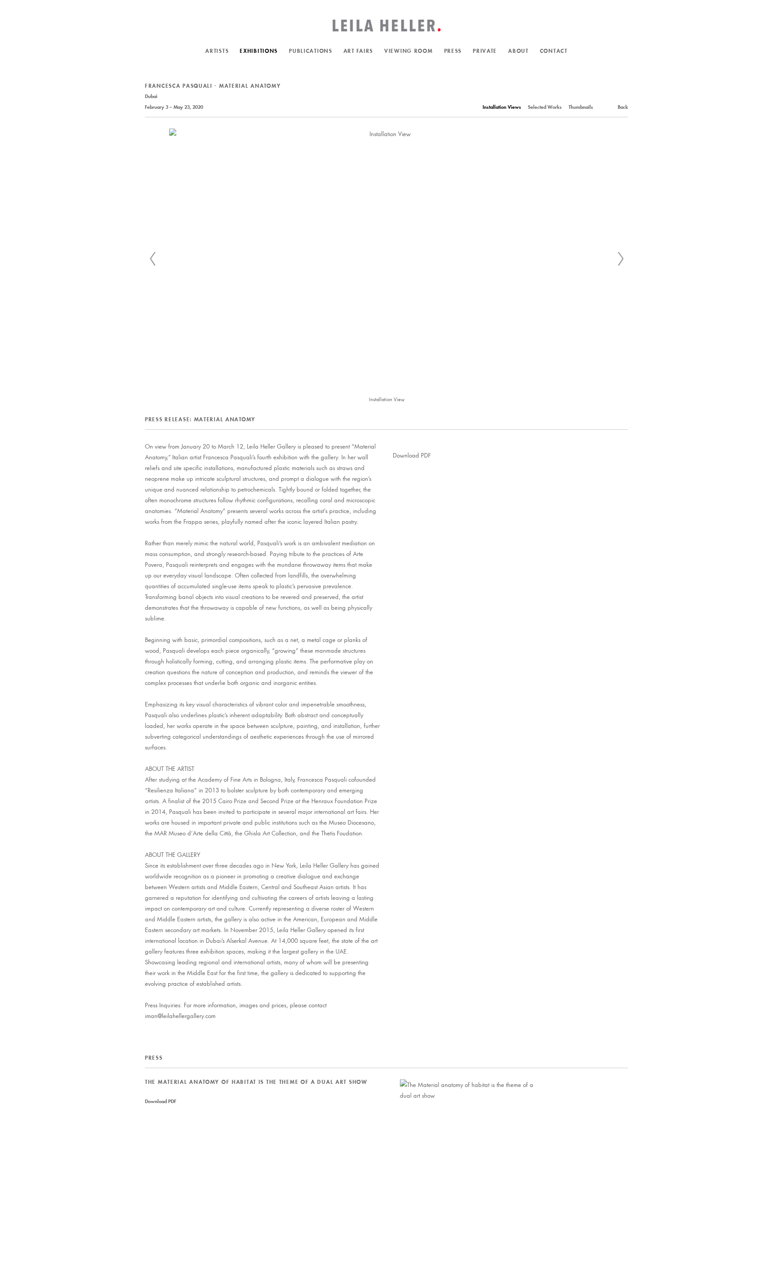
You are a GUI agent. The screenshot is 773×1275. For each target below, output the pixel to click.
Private (485, 50)
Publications (310, 50)
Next (620, 259)
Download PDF (412, 455)
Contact (554, 50)
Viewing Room (408, 50)
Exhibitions (259, 50)
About (518, 50)
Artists (217, 50)
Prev (152, 259)
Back (623, 107)
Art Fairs (358, 50)
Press (453, 50)
